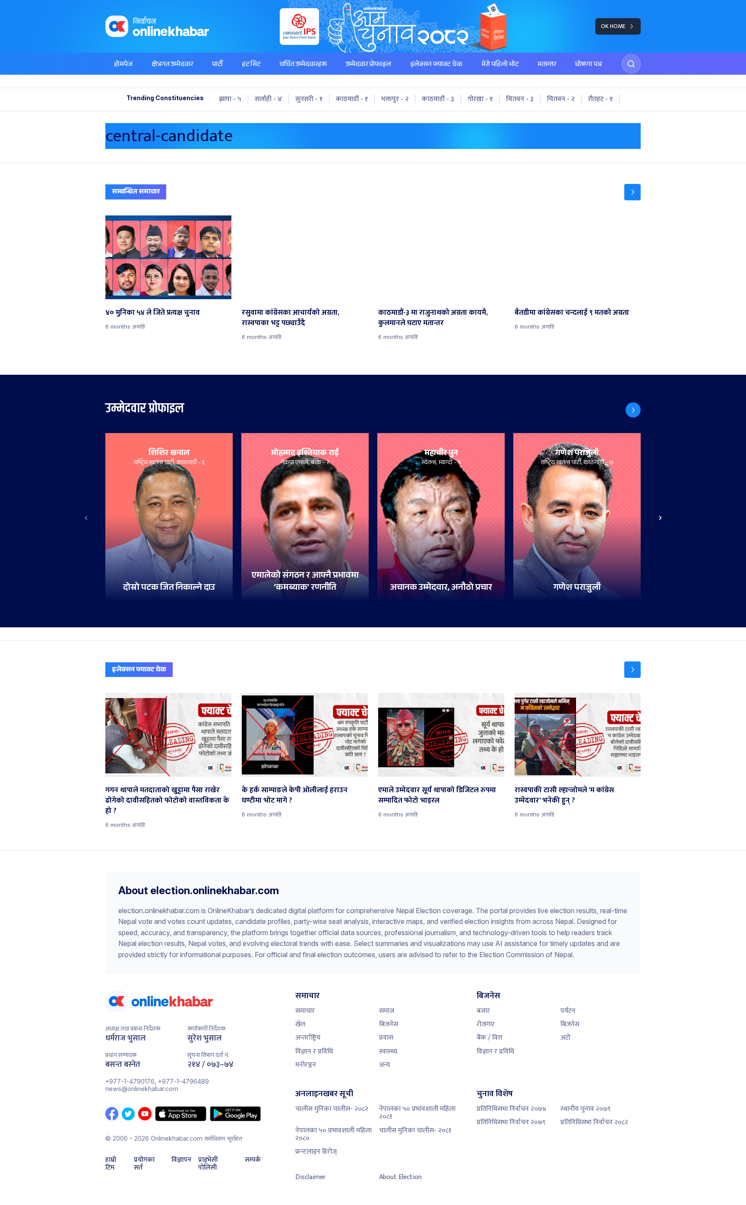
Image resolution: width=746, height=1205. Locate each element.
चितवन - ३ (520, 99)
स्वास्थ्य (388, 1051)
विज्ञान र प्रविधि (314, 1051)
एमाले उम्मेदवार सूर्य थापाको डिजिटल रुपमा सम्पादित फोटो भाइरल (437, 795)
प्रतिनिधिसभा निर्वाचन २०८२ (594, 1122)
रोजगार (486, 1024)
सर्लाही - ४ (268, 99)
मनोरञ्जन (305, 1065)
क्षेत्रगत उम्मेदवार (172, 65)
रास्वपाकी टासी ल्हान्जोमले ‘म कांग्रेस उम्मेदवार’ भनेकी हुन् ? (564, 795)
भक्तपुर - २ (394, 99)
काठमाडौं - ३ (438, 99)
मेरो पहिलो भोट (499, 65)
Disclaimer (310, 1177)
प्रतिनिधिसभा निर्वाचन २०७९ (511, 1122)
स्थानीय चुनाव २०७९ (585, 1109)
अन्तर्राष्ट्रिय (307, 1038)
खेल (300, 1024)
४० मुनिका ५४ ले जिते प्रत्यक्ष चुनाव (152, 313)
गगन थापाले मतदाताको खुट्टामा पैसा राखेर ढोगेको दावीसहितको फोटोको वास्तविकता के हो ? (167, 800)
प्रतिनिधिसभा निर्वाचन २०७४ (511, 1109)
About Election (400, 1177)
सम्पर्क (253, 1161)
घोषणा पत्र (588, 65)
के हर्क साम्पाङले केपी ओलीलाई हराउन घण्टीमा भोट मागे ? (295, 795)
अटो (565, 1038)
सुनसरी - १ (308, 99)
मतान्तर (546, 65)
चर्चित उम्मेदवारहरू (303, 65)
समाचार (305, 1011)
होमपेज (123, 65)
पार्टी (217, 65)
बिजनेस (388, 1024)
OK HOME (613, 26)
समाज (386, 1011)
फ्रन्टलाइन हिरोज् (316, 1152)
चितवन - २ (561, 99)
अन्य (384, 1065)
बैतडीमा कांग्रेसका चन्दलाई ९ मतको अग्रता (572, 313)
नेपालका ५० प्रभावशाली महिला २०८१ (417, 1113)
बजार (483, 1011)
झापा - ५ (230, 99)
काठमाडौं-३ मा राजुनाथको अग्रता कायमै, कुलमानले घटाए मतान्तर (433, 318)
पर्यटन (567, 1011)
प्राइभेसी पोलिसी (208, 1164)
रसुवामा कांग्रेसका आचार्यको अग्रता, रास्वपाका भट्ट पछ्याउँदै (290, 318)
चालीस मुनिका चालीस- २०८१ (415, 1130)
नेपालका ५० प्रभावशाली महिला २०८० (333, 1134)
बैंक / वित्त (489, 1038)
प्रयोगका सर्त (144, 1164)
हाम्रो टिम (110, 1164)
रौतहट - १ (600, 99)
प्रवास (386, 1038)
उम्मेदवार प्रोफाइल (368, 65)
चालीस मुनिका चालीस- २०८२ (331, 1109)
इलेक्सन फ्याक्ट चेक (436, 65)
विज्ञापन (181, 1161)
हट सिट (251, 65)
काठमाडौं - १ (352, 99)
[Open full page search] (631, 63)
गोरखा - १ (480, 99)
